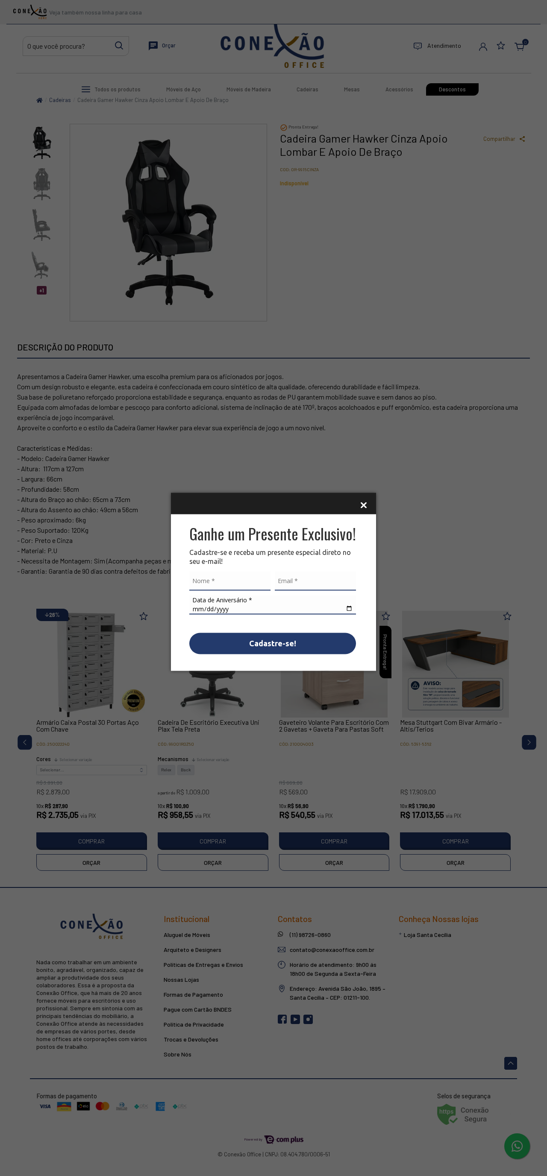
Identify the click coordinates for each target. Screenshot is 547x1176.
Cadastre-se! (272, 643)
